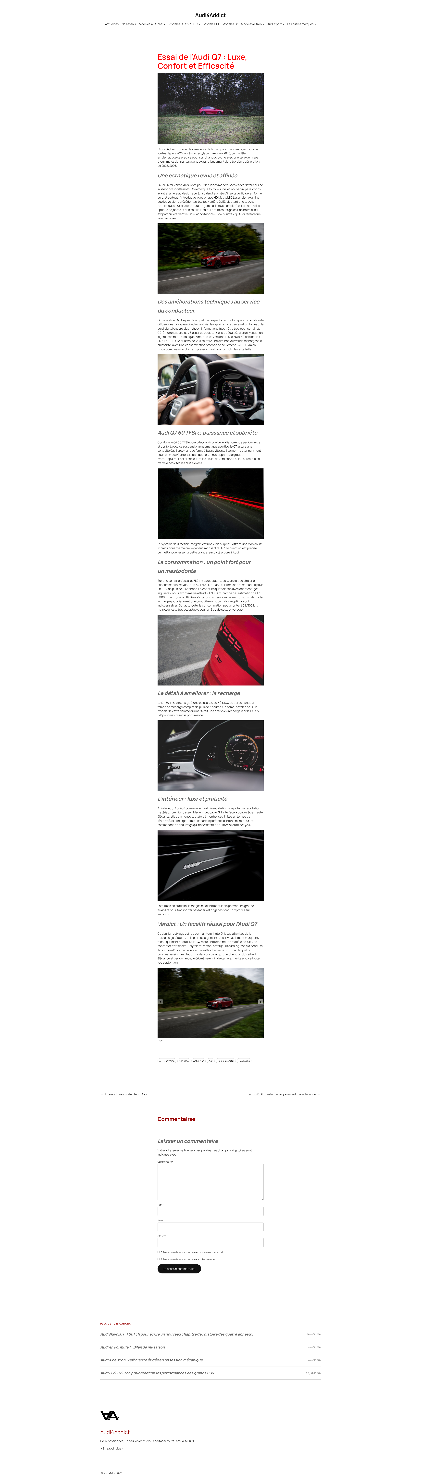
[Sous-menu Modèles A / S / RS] (165, 24)
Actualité (184, 1060)
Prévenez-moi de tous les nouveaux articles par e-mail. (189, 1259)
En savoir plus (112, 1448)
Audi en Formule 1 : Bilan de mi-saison (132, 1347)
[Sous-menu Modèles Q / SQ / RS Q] (199, 24)
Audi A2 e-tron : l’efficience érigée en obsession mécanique (151, 1360)
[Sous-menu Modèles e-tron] (263, 24)
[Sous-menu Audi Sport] (283, 24)
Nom (161, 1204)
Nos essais (244, 1060)
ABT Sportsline (167, 1060)
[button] (260, 1001)
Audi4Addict (210, 15)
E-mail (161, 1220)
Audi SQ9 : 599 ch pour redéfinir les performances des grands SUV (157, 1373)
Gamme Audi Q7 (226, 1060)
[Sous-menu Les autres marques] (315, 24)
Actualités (198, 1060)
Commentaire (165, 1161)
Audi (211, 1060)
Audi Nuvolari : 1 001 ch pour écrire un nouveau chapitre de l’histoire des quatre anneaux (176, 1334)
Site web (162, 1235)
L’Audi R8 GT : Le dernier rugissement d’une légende (282, 1094)
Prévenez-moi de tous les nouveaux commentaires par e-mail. (192, 1252)
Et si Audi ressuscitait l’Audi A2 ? (126, 1094)
